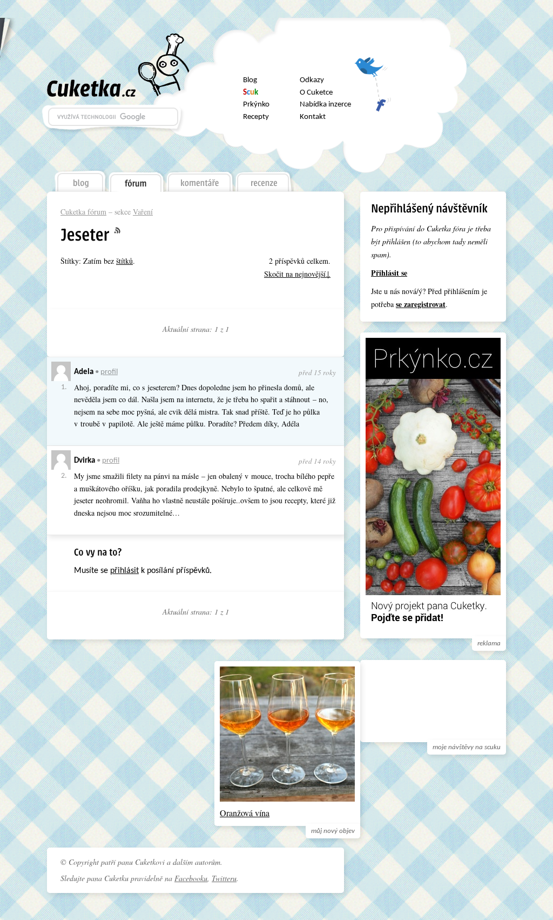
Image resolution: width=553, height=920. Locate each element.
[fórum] (135, 179)
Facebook (373, 99)
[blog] (79, 178)
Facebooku (190, 878)
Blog (250, 80)
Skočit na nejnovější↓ (297, 274)
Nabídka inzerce (325, 105)
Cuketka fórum (83, 211)
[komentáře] (199, 178)
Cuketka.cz (91, 88)
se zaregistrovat (421, 304)
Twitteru (224, 878)
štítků (124, 261)
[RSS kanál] (123, 230)
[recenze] (264, 178)
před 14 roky (317, 461)
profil (109, 372)
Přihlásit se (389, 272)
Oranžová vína (244, 812)
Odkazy (312, 80)
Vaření (143, 211)
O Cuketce (316, 93)
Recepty (256, 117)
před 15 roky (317, 372)
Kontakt (313, 117)
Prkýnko (256, 105)
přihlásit (124, 570)
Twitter (373, 71)
